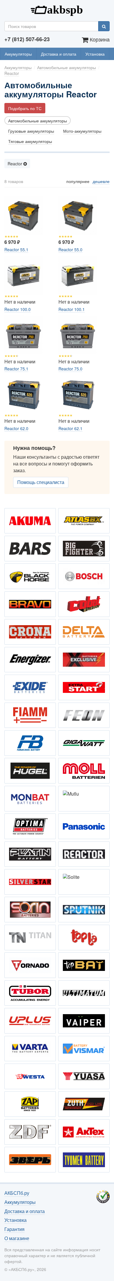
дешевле (101, 181)
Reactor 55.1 (16, 249)
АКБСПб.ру (57, 9)
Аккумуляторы (18, 54)
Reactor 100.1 (71, 309)
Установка (95, 54)
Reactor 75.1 (16, 369)
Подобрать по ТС (25, 108)
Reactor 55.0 (70, 249)
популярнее (77, 181)
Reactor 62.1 (70, 428)
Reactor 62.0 (16, 428)
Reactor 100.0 (17, 309)
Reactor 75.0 (70, 369)
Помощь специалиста (40, 482)
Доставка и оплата (58, 54)
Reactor (15, 164)
